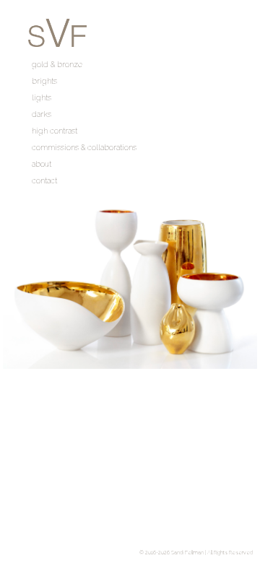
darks (41, 114)
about (41, 164)
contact (44, 181)
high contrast (54, 131)
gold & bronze (57, 64)
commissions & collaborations (84, 147)
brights (44, 81)
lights (41, 97)
